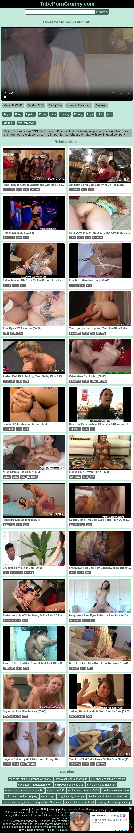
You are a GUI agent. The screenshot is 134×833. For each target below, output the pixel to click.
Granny (78, 114)
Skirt (100, 114)
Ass (109, 114)
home (24, 809)
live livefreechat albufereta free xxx (109, 796)
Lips (53, 114)
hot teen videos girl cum (17, 802)
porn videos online (30, 829)
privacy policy (57, 809)
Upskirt (30, 114)
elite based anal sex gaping (21, 796)
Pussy (42, 114)
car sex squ (47, 796)
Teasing (64, 114)
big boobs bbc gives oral (69, 784)
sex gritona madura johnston (34, 784)
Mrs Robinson (26, 123)
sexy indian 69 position (48, 802)
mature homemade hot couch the (24, 790)
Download (101, 105)
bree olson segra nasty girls (71, 779)
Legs (90, 114)
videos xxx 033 (55, 790)
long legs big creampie (71, 796)
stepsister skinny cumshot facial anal (30, 779)
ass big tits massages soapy (114, 802)
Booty (18, 114)
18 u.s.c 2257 (38, 809)
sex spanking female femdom (108, 779)
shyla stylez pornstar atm (101, 784)
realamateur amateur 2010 (83, 790)
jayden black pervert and (80, 802)
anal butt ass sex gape (116, 790)
